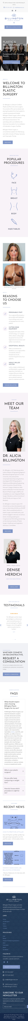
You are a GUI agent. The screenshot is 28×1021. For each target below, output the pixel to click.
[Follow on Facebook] (15, 10)
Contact (5, 928)
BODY (14, 214)
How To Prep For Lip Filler (13, 832)
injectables (14, 229)
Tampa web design (11, 1017)
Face (4, 936)
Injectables (5, 945)
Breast (4, 938)
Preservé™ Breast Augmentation (11, 940)
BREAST (14, 198)
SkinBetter (5, 949)
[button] (11, 639)
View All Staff (14, 587)
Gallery (5, 926)
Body (4, 943)
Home (4, 919)
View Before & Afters (11, 385)
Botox (4, 947)
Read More (8, 142)
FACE (14, 183)
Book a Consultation (14, 27)
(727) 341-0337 (8, 7)
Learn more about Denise (13, 579)
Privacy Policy (14, 1016)
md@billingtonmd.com (19, 7)
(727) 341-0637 (9, 975)
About (4, 924)
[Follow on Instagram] (12, 10)
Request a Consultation (11, 62)
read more (8, 843)
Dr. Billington (6, 921)
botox (13, 732)
